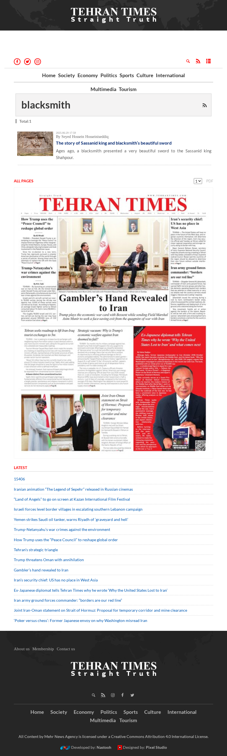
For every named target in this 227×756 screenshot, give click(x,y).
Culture (144, 75)
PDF (209, 181)
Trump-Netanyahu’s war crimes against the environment (62, 529)
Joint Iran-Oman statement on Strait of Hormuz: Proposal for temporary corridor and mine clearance (100, 610)
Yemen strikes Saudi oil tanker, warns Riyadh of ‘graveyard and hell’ (71, 519)
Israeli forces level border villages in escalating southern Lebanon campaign (78, 509)
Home (49, 75)
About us (22, 649)
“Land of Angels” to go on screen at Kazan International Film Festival (72, 499)
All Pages (23, 180)
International (170, 75)
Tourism (127, 89)
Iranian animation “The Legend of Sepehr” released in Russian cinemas (73, 489)
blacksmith (45, 105)
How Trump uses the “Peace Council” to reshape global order (66, 539)
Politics (108, 75)
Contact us (66, 649)
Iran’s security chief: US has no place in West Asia (56, 580)
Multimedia (103, 89)
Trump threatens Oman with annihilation (49, 559)
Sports (127, 75)
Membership (43, 649)
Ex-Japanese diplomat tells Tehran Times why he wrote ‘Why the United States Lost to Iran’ (90, 590)
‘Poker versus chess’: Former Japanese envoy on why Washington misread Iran (80, 620)
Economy (88, 75)
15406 (19, 479)
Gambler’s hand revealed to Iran (41, 570)
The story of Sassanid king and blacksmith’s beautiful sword (114, 142)
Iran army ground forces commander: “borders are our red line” (68, 600)
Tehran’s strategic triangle (36, 549)
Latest (20, 467)
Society (66, 75)
